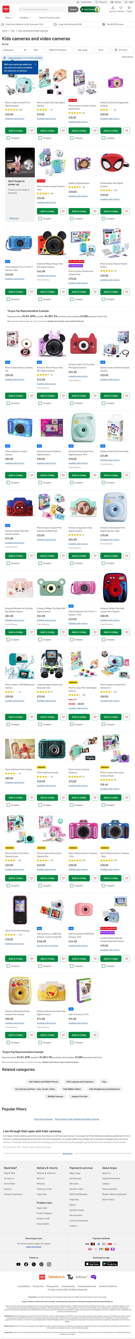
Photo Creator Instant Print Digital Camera (17, 104)
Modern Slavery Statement (114, 1194)
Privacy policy (52, 1286)
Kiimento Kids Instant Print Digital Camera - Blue (112, 529)
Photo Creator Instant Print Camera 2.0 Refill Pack (49, 529)
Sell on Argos (108, 1199)
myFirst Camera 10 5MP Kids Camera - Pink (81, 935)
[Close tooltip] (35, 64)
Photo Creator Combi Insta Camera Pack (81, 272)
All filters (123, 50)
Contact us (9, 1178)
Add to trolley (16, 130)
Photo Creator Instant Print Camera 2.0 (112, 686)
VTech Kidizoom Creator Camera (16, 453)
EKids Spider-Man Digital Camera (111, 184)
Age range (82, 50)
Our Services (75, 1178)
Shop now (13, 218)
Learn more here (33, 1246)
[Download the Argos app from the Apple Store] (92, 1265)
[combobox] (43, 9)
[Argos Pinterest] (41, 1264)
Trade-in (73, 1225)
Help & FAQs (9, 1173)
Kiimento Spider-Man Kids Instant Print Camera (112, 610)
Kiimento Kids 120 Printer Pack (114, 451)
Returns (40, 1178)
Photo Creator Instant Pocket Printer (113, 265)
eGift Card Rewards (78, 1194)
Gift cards (73, 1183)
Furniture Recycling (78, 1220)
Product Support (44, 1213)
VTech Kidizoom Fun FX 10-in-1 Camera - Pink (82, 613)
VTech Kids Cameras (43, 1119)
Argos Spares (43, 1223)
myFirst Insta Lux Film (79, 1014)
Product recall (43, 1218)
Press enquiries (109, 1189)
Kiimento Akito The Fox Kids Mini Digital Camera (81, 366)
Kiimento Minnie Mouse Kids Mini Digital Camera (50, 369)
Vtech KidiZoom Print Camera (18, 769)
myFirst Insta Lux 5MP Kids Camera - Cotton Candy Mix (49, 935)
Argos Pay (74, 1199)
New (36, 50)
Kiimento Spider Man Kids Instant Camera (17, 532)
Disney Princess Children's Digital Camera (49, 453)
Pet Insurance (75, 1215)
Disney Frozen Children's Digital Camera (114, 369)
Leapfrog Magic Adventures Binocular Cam (49, 686)
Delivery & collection (46, 1173)
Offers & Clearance (58, 50)
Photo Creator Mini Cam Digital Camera (51, 104)
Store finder (9, 1183)
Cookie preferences (87, 1286)
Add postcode (14, 57)
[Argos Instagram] (49, 1264)
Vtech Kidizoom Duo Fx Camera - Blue (114, 854)
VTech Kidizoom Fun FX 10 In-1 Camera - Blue (19, 268)
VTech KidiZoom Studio (47, 772)
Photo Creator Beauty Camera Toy (19, 369)
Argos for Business (111, 1178)
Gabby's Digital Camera (79, 183)
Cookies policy (68, 1286)
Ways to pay (74, 1173)
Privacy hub (38, 1286)
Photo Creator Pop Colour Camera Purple (112, 774)
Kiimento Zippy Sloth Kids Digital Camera (80, 529)
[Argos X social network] (34, 1264)
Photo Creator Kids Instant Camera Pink (49, 854)
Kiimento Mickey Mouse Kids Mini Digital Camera (50, 265)
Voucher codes (76, 1189)
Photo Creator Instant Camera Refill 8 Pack (82, 107)
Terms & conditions (108, 1286)
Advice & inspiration (13, 1194)
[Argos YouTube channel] (18, 1264)
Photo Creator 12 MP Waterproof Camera (20, 686)
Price (101, 50)
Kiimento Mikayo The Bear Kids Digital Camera (51, 610)
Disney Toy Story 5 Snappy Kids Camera (114, 104)
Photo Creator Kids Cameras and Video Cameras (77, 1119)
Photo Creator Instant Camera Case (50, 188)
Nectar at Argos (76, 1210)
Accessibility (24, 1286)
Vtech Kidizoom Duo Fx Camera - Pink (83, 854)
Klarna (72, 1204)
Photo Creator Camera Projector (79, 771)
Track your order (44, 1189)
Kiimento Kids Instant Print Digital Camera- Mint (81, 453)
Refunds (41, 1183)
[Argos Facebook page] (26, 1264)
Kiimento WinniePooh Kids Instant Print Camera (17, 1013)
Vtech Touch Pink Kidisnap (17, 930)
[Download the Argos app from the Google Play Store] (110, 1265)
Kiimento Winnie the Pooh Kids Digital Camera (51, 1013)
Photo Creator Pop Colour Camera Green (17, 854)
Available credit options (14, 118)
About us (106, 1173)
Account (8, 1189)
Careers (106, 1183)
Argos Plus (42, 1194)
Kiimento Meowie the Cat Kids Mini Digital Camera (19, 610)
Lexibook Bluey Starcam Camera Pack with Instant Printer (112, 940)
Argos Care (42, 1208)
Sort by (5, 44)
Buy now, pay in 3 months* (47, 945)
